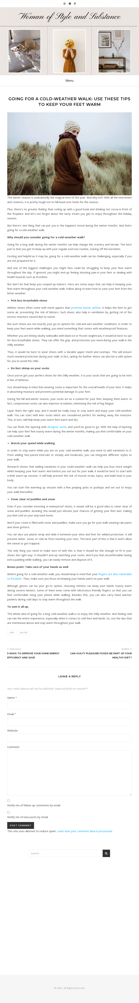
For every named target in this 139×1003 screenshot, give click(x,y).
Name (12, 697)
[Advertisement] (69, 889)
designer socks (56, 427)
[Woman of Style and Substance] (69, 41)
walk (12, 632)
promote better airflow (86, 307)
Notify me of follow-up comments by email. (34, 805)
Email (11, 714)
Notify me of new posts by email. (27, 817)
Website (12, 730)
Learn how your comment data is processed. (85, 831)
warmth (24, 632)
